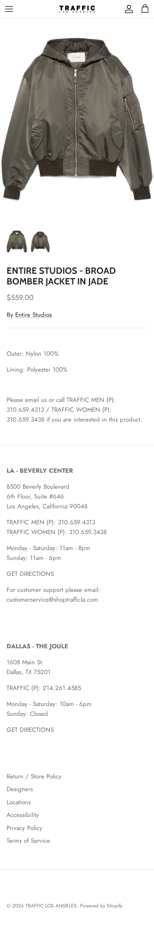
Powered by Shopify (101, 905)
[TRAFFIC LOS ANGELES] (77, 9)
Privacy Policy (24, 827)
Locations (19, 802)
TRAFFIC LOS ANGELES (51, 905)
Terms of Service (28, 840)
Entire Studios (33, 314)
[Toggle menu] (9, 9)
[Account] (127, 9)
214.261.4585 (62, 688)
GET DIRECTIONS (30, 573)
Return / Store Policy (34, 776)
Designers (20, 789)
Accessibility (23, 814)
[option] (77, 120)
